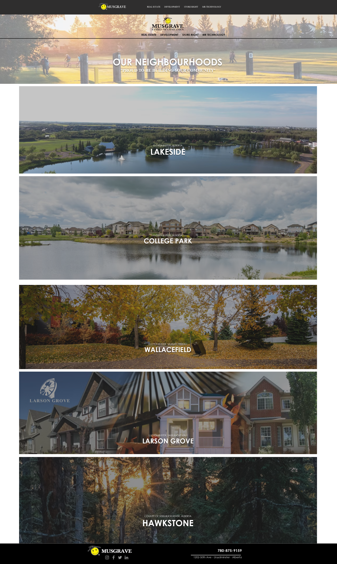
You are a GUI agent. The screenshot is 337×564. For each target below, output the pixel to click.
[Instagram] (107, 557)
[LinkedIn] (126, 557)
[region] (168, 130)
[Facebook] (113, 557)
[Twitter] (120, 557)
